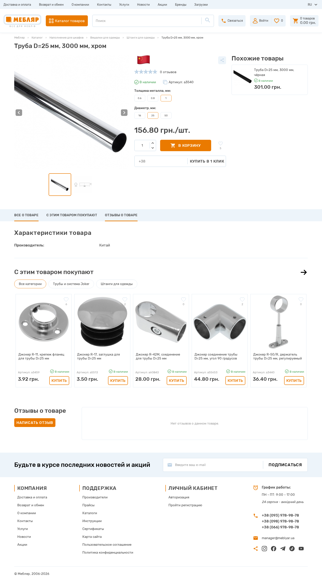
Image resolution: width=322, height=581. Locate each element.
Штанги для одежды (141, 37)
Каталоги (89, 513)
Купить (59, 380)
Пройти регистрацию (185, 505)
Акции (162, 5)
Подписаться (285, 464)
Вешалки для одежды (105, 37)
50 (166, 115)
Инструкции (92, 521)
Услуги (124, 5)
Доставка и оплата (17, 5)
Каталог (37, 37)
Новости (143, 5)
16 (139, 115)
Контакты (104, 5)
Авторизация (178, 497)
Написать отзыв (34, 422)
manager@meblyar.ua (278, 538)
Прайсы (88, 505)
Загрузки (201, 5)
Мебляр (19, 37)
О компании (80, 5)
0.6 (140, 98)
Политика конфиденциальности (107, 552)
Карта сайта (92, 537)
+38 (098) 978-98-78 (280, 521)
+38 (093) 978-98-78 (280, 515)
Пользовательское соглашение (106, 545)
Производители (95, 497)
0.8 (153, 98)
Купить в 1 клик (207, 161)
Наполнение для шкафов (66, 37)
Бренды (180, 5)
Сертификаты (93, 529)
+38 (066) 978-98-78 (280, 527)
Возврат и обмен (51, 5)
